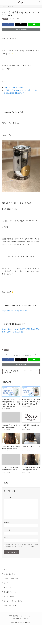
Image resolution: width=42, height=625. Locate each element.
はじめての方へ (9, 574)
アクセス (7, 583)
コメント (8, 497)
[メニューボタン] (2, 2)
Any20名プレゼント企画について (16, 87)
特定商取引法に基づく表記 (21, 619)
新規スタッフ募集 (10, 605)
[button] (8, 24)
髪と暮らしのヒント (11, 592)
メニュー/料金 (9, 596)
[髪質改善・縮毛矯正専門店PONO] (21, 2)
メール (7, 530)
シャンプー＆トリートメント (14, 601)
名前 (6, 522)
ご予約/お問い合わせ (11, 578)
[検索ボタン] (39, 2)
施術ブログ (8, 587)
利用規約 (15, 616)
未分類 (5, 18)
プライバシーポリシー (26, 616)
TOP (5, 569)
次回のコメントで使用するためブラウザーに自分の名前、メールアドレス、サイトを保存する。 (22, 545)
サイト (6, 537)
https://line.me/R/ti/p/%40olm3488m (17, 310)
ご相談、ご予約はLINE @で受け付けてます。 (21, 90)
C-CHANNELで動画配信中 (14, 93)
